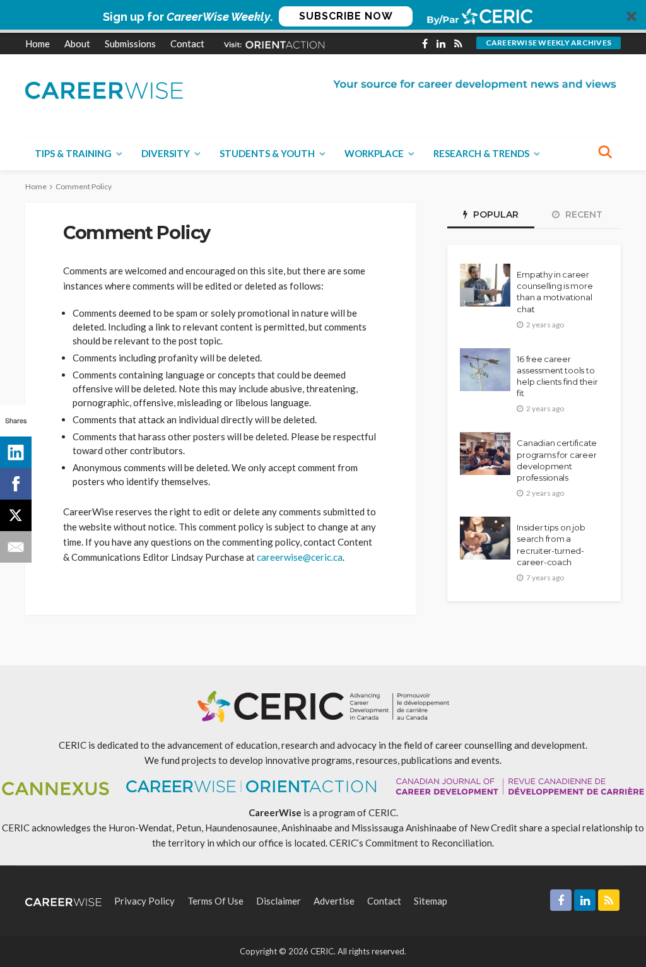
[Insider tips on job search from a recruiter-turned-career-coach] (485, 538)
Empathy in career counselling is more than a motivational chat (554, 291)
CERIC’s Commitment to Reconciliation (410, 842)
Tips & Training (73, 153)
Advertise (334, 900)
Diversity (165, 153)
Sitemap (430, 900)
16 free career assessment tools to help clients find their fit (557, 376)
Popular (495, 214)
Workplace (374, 153)
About (77, 43)
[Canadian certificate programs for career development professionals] (485, 453)
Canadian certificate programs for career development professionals (557, 460)
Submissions (130, 43)
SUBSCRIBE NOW (346, 16)
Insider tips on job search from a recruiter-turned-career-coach (551, 544)
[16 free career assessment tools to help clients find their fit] (485, 369)
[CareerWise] (104, 89)
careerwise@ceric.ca (300, 557)
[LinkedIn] (16, 452)
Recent (582, 214)
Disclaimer (278, 900)
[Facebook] (16, 484)
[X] (16, 515)
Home (37, 43)
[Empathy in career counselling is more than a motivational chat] (485, 285)
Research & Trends (481, 153)
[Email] (16, 547)
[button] (323, 16)
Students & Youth (267, 153)
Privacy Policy (144, 900)
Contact (187, 43)
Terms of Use (215, 900)
